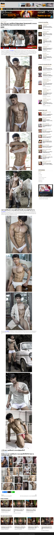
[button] (4, 461)
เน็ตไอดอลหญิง (9, 508)
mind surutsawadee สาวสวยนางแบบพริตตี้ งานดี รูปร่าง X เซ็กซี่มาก (47, 126)
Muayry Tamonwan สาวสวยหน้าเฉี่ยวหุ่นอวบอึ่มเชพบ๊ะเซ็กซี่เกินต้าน (47, 142)
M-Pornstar (39, 171)
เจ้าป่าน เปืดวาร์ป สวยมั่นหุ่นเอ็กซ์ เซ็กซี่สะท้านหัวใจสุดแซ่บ (47, 132)
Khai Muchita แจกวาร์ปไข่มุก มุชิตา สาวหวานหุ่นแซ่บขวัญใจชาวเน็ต (19, 510)
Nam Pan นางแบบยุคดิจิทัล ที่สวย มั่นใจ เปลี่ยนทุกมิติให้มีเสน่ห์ (47, 115)
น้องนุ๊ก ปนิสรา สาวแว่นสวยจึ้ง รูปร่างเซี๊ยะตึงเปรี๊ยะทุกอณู (47, 152)
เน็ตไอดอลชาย (45, 67)
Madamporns (6, 28)
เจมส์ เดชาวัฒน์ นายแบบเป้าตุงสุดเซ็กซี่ (6, 495)
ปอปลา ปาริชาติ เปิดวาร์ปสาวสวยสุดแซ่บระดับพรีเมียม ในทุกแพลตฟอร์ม (47, 57)
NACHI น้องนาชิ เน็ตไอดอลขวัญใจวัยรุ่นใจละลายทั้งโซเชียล (47, 75)
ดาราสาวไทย (44, 53)
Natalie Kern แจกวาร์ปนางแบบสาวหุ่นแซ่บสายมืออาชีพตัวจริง (6, 510)
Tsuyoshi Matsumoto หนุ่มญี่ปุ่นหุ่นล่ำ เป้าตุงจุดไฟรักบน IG (47, 69)
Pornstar (43, 117)
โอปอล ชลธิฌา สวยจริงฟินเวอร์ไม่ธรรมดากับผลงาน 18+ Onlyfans (47, 158)
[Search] (52, 9)
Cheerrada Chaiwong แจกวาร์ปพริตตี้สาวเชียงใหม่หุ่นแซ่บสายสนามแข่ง (47, 49)
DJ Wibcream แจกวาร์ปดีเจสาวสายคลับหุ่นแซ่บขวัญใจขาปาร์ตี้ (31, 510)
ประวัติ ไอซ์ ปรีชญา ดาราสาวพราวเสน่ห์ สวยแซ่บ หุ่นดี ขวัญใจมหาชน (47, 103)
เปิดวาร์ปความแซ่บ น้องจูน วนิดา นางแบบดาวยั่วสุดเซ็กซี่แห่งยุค (28, 495)
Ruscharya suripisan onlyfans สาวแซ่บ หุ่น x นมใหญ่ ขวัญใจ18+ (47, 120)
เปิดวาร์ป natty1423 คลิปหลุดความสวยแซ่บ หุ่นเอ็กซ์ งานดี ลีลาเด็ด (47, 84)
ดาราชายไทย (40, 174)
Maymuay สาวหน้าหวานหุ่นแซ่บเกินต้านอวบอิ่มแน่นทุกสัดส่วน (47, 147)
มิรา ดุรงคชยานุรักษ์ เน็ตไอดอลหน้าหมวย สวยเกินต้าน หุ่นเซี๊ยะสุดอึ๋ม (47, 164)
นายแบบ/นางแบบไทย (3, 21)
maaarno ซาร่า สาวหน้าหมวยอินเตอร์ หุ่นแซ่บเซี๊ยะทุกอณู (47, 137)
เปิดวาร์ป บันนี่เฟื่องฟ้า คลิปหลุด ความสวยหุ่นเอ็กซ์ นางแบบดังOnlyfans (47, 94)
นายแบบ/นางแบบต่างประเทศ (47, 72)
